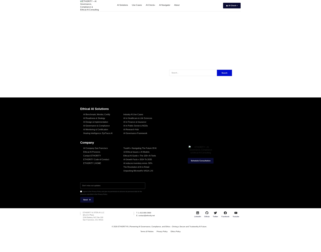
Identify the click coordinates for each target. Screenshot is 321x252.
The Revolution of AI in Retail (136, 167)
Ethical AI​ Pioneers (91, 152)
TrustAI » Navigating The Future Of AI (139, 148)
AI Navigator (164, 5)
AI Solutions (122, 5)
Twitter (215, 216)
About (176, 5)
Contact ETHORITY (92, 156)
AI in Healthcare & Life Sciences (137, 118)
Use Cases (137, 5)
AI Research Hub (131, 129)
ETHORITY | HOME (92, 163)
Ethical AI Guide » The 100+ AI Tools (139, 156)
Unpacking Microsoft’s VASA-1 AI (138, 171)
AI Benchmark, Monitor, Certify (96, 114)
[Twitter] (215, 212)
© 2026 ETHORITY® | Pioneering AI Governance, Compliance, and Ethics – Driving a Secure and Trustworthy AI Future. (159, 227)
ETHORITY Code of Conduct (96, 159)
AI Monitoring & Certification (95, 129)
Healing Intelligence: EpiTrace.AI (97, 133)
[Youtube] (235, 212)
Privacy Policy (162, 231)
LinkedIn (197, 216)
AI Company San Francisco (95, 148)
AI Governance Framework (135, 133)
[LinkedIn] (197, 212)
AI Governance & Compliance (96, 126)
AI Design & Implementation (95, 122)
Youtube (236, 216)
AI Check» (150, 5)
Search (224, 73)
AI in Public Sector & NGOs (135, 126)
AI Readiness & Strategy (94, 118)
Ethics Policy (176, 231)
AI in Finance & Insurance (134, 122)
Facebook (225, 216)
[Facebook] (225, 212)
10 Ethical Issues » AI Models (136, 152)
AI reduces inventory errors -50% (137, 163)
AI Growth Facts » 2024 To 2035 (137, 159)
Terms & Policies (146, 231)
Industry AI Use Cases (133, 114)
